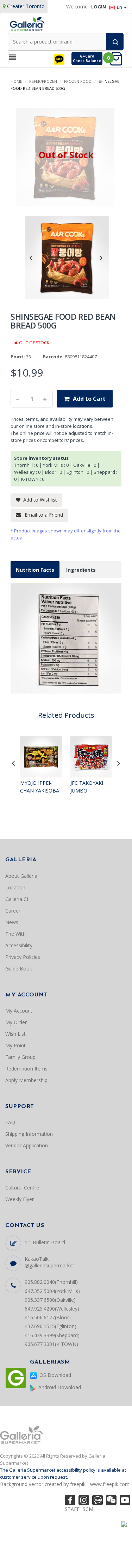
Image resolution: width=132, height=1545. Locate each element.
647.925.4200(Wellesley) (52, 1308)
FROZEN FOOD (78, 81)
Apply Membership (26, 1080)
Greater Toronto (26, 6)
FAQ (10, 1122)
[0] (118, 58)
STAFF (72, 1509)
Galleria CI (16, 899)
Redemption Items (26, 1068)
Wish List (15, 1033)
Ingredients (81, 569)
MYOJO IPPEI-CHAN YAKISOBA (39, 787)
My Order (16, 1022)
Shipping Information (29, 1133)
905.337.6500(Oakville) (50, 1300)
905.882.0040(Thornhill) (51, 1282)
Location (15, 887)
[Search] (115, 41)
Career (12, 910)
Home (16, 81)
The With (15, 933)
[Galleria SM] (27, 23)
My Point (15, 1045)
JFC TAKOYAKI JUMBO (86, 787)
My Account (18, 1010)
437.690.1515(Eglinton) (50, 1326)
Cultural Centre (22, 1187)
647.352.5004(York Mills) (52, 1291)
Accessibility (18, 945)
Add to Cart (89, 399)
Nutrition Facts (35, 569)
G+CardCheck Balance (87, 58)
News (11, 922)
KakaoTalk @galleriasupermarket (49, 1262)
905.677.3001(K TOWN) (51, 1344)
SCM (88, 1509)
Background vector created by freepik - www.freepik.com (65, 1484)
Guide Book (18, 968)
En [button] (120, 7)
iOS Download (54, 1375)
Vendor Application (26, 1145)
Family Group (20, 1057)
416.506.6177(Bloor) (48, 1317)
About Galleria (21, 876)
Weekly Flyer (19, 1199)
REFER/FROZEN (43, 81)
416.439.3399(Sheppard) (52, 1335)
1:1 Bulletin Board (45, 1242)
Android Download (59, 1387)
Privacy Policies (22, 957)
